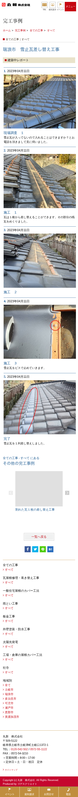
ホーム (7, 30)
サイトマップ (11, 770)
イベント (60, 9)
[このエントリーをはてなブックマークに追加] (50, 549)
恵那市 (9, 712)
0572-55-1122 (38, 749)
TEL (44, 9)
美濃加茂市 (12, 716)
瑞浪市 (9, 694)
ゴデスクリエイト (27, 783)
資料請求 (52, 9)
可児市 (9, 703)
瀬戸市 (9, 707)
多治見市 (10, 698)
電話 (68, 794)
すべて (51, 30)
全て (8, 685)
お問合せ (49, 794)
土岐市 (9, 689)
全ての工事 (36, 30)
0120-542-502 (19, 749)
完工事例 (20, 30)
